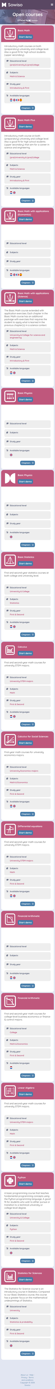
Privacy (24, 1377)
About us (24, 1375)
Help (31, 1375)
